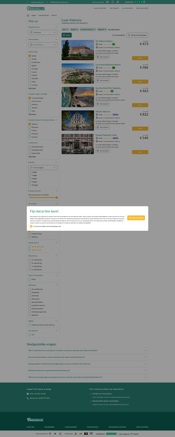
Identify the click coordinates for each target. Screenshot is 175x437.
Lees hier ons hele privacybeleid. (81, 223)
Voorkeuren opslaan (136, 218)
